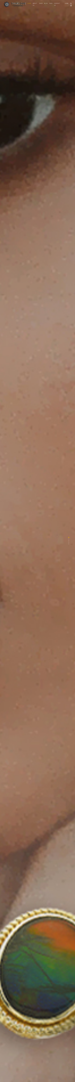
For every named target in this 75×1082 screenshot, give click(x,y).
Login (66, 3)
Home (29, 3)
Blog (46, 3)
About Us (35, 4)
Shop (41, 3)
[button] (68, 537)
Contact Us (57, 4)
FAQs (50, 3)
